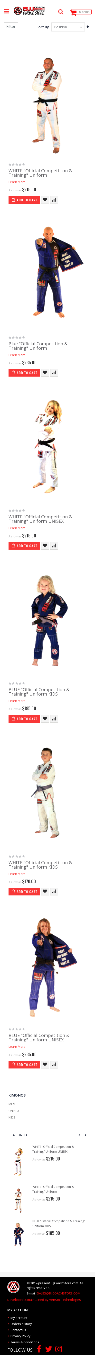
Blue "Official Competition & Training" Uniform (38, 346)
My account (18, 1317)
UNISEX (14, 1111)
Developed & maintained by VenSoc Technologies (44, 1299)
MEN (12, 1104)
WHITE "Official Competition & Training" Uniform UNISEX (40, 519)
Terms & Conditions (24, 1342)
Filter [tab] (11, 26)
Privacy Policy (20, 1336)
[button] (45, 200)
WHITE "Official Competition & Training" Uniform (40, 173)
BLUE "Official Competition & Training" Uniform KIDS (39, 692)
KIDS (12, 1117)
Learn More (17, 182)
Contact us (18, 1330)
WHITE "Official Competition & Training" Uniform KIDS (40, 865)
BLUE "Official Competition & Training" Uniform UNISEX (39, 1037)
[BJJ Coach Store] (29, 11)
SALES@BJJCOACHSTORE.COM (58, 1293)
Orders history (21, 1324)
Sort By (43, 27)
